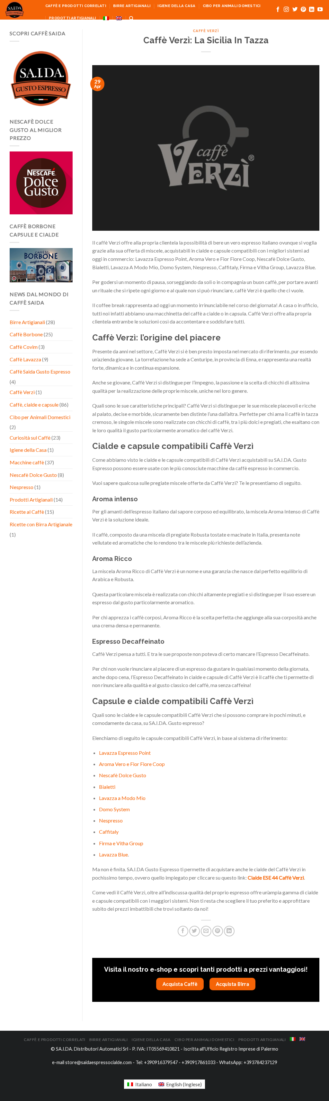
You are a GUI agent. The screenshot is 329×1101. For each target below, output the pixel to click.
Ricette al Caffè (27, 512)
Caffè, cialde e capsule (34, 404)
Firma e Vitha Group (121, 843)
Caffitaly (109, 832)
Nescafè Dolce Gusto (33, 475)
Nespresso (21, 487)
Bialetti (107, 787)
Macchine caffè (27, 462)
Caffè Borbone (26, 334)
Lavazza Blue (113, 854)
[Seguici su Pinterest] (303, 10)
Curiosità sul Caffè (30, 437)
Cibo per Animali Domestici (232, 6)
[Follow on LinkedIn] (311, 10)
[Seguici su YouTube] (320, 10)
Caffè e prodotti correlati (75, 6)
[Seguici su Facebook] (277, 10)
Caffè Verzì (22, 392)
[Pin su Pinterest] (217, 931)
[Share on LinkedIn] (229, 931)
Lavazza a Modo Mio (122, 798)
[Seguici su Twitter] (295, 10)
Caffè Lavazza (25, 359)
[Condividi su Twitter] (194, 931)
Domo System (114, 809)
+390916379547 (161, 1062)
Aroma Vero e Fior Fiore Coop (132, 764)
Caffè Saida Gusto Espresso (40, 371)
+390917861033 (198, 1062)
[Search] (131, 18)
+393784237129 (260, 1062)
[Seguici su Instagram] (286, 10)
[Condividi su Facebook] (183, 931)
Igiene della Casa (176, 6)
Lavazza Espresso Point (125, 753)
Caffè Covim (24, 347)
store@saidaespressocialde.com (98, 1062)
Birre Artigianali (131, 6)
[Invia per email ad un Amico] (206, 931)
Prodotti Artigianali (72, 18)
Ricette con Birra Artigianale (41, 524)
